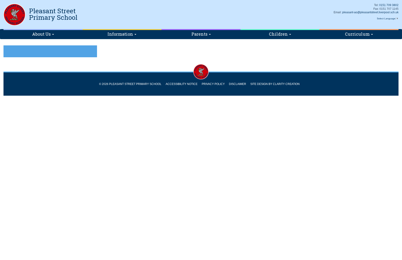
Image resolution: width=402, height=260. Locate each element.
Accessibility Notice (182, 84)
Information (120, 34)
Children (279, 34)
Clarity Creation (286, 84)
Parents (199, 34)
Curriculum (358, 34)
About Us (42, 34)
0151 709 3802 (389, 5)
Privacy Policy (213, 84)
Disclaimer (237, 84)
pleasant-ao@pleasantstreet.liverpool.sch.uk (370, 12)
